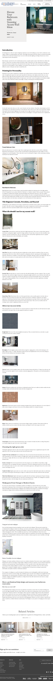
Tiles (0, 667)
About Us (20, 663)
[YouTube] (46, 672)
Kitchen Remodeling (12, 662)
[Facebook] (48, 672)
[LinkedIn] (52, 672)
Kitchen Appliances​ (3, 670)
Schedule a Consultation (47, 4)
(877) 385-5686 (48, 0)
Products (16, 4)
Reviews (29, 4)
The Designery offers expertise (24, 592)
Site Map (13, 678)
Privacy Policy (9, 678)
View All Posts (25, 617)
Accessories (2, 669)
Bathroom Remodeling (12, 663)
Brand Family (21, 666)
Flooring (1, 663)
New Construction (11, 666)
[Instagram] (50, 672)
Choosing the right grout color (8, 449)
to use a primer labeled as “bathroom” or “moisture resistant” (23, 192)
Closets (1, 666)
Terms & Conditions (3, 678)
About (34, 4)
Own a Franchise (21, 667)
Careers (20, 669)
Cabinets (1, 662)
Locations (20, 662)
